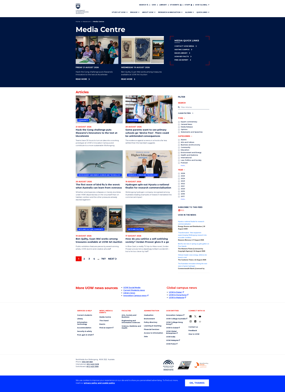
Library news (129, 293)
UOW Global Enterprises (171, 332)
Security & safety (84, 331)
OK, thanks (197, 383)
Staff (187, 5)
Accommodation (84, 328)
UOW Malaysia (172, 340)
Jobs (146, 337)
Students (174, 5)
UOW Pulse (171, 344)
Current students (84, 315)
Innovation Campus (174, 315)
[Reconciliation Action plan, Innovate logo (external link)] (168, 365)
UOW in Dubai (175, 292)
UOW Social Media (131, 288)
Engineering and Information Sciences (131, 321)
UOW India (170, 337)
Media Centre (105, 317)
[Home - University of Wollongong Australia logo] (82, 8)
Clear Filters (184, 113)
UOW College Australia (176, 319)
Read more (88, 79)
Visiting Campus (181, 50)
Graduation (148, 315)
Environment (149, 319)
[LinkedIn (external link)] (195, 321)
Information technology (82, 323)
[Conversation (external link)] (200, 321)
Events (102, 324)
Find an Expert (181, 60)
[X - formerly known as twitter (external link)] (195, 316)
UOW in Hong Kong (177, 295)
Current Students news (134, 290)
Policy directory (150, 322)
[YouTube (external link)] (200, 316)
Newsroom (87, 21)
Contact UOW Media (184, 46)
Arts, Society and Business (129, 316)
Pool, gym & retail (84, 335)
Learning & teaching (152, 326)
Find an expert (105, 328)
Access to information (153, 333)
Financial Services (151, 329)
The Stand (103, 321)
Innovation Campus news (135, 296)
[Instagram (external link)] (190, 321)
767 (103, 258)
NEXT (111, 258)
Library (163, 5)
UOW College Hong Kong (174, 323)
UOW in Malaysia (176, 298)
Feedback (192, 331)
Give (154, 5)
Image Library (180, 53)
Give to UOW (193, 334)
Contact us (193, 327)
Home (78, 21)
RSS (182, 210)
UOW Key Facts (181, 56)
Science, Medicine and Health (131, 327)
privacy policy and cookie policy (99, 383)
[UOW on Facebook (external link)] (190, 316)
